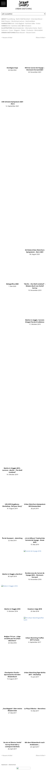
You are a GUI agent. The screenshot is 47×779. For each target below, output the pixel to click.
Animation (27, 26)
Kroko (38, 23)
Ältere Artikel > (41, 37)
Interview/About (36, 19)
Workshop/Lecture (17, 21)
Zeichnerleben (30, 21)
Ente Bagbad (19, 23)
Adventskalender (18, 28)
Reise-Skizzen (20, 32)
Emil (12, 23)
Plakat (23, 30)
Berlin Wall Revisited (23, 19)
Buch (40, 28)
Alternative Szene (31, 28)
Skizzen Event (30, 32)
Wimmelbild (38, 30)
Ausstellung (11, 19)
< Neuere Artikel (6, 37)
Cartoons (4, 30)
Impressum (4, 764)
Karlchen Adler (30, 23)
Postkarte (30, 30)
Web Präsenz (5, 21)
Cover (11, 30)
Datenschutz (12, 764)
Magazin (17, 30)
